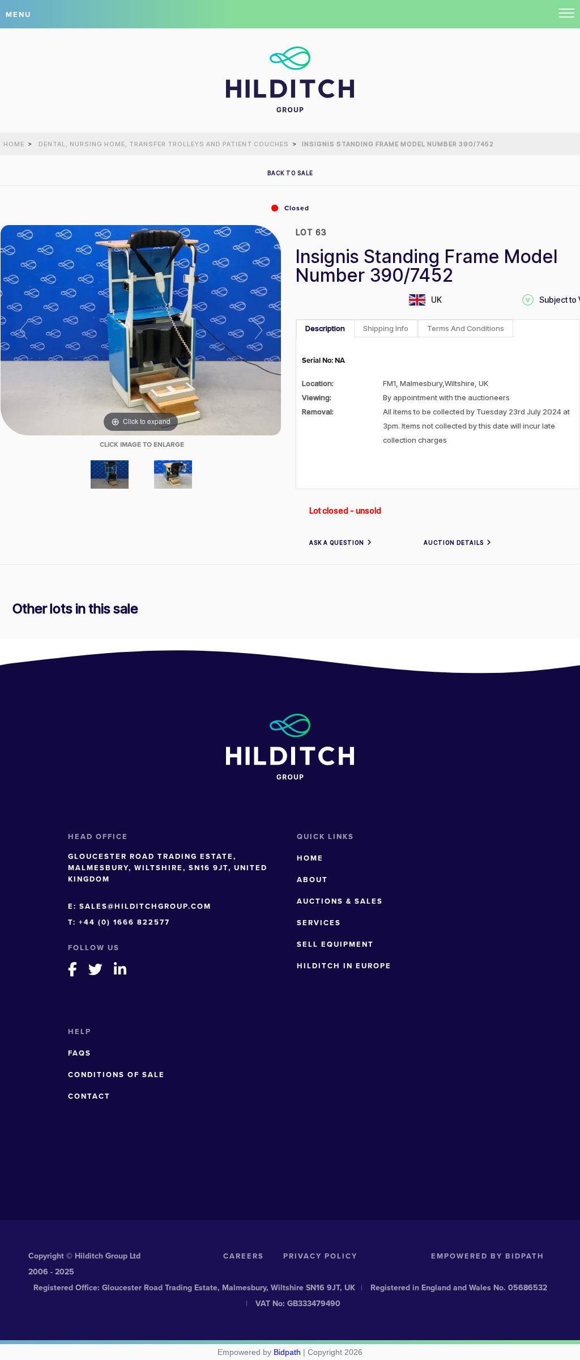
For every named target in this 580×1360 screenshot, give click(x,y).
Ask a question (336, 542)
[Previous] (23, 330)
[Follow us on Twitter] (96, 969)
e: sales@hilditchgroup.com (139, 906)
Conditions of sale (116, 1074)
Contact (89, 1096)
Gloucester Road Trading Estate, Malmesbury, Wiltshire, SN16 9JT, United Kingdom (167, 867)
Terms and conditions (465, 328)
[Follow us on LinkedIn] (120, 969)
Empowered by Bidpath (487, 1256)
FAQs (79, 1053)
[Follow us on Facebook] (73, 969)
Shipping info (385, 328)
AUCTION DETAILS (454, 542)
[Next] (258, 330)
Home (310, 858)
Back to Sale (290, 173)
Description (325, 328)
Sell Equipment (335, 944)
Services (319, 922)
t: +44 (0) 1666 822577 (119, 922)
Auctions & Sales (340, 901)
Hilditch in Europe (344, 965)
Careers (243, 1256)
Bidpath (287, 1352)
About (312, 879)
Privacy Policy (320, 1256)
